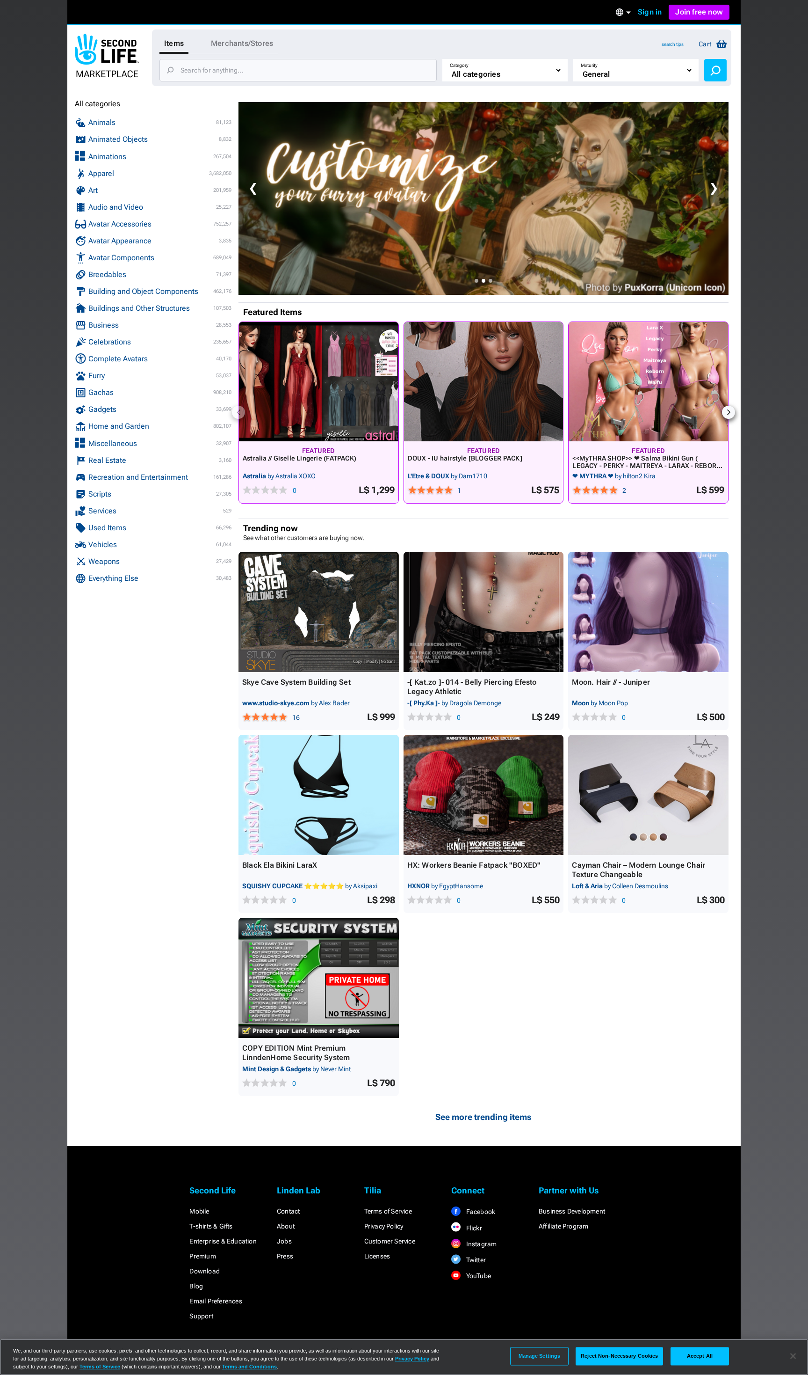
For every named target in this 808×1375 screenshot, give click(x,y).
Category (459, 65)
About (286, 1226)
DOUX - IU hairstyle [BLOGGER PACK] (465, 458)
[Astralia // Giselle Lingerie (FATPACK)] (318, 381)
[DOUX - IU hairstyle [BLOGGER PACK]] (483, 381)
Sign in (650, 11)
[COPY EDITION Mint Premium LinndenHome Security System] (318, 978)
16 (296, 717)
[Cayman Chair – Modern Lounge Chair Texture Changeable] (648, 795)
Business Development (572, 1211)
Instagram (480, 1244)
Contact (288, 1211)
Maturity (589, 65)
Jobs (284, 1241)
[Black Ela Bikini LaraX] (318, 795)
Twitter (475, 1260)
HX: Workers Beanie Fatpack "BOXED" (474, 865)
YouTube (477, 1276)
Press (285, 1256)
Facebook (479, 1211)
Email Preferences (215, 1301)
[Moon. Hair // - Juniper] (648, 612)
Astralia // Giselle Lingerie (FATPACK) (299, 458)
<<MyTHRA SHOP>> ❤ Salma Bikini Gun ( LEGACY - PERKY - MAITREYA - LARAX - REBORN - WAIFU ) (646, 465)
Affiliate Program (563, 1226)
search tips (673, 44)
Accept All (700, 1356)
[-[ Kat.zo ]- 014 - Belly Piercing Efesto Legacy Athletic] (484, 612)
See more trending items (483, 1117)
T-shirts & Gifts (210, 1226)
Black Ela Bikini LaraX (279, 865)
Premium (202, 1256)
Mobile (199, 1211)
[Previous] (238, 412)
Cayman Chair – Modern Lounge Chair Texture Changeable (638, 870)
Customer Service (389, 1241)
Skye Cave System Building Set (296, 682)
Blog (196, 1286)
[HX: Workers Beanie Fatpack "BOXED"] (484, 795)
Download (204, 1271)
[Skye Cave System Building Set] (318, 612)
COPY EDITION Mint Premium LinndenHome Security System (296, 1053)
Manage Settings (540, 1356)
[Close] (793, 1356)
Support (201, 1316)
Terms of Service (388, 1211)
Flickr (473, 1228)
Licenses (377, 1256)
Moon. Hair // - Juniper (611, 682)
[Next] (728, 412)
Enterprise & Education (222, 1241)
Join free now (699, 11)
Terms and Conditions (249, 1366)
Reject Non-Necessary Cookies (619, 1356)
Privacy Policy (384, 1226)
